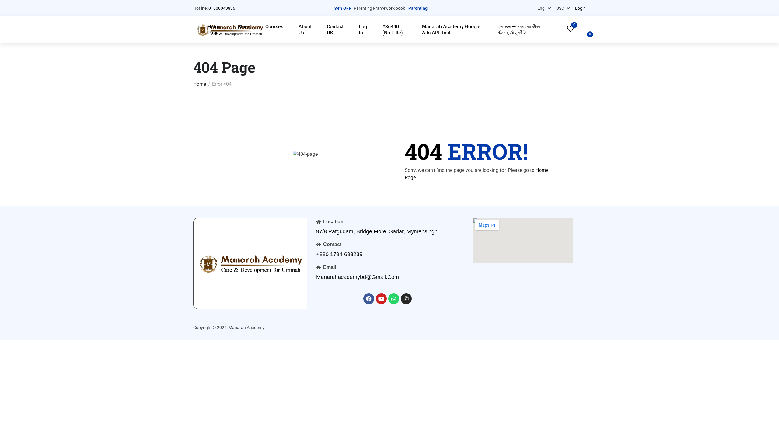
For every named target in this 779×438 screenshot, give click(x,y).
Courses (274, 27)
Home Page (214, 30)
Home (199, 84)
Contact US (335, 30)
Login (580, 8)
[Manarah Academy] (250, 263)
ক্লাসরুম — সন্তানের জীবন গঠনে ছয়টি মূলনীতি (519, 30)
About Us (305, 30)
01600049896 (221, 8)
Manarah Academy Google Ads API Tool (451, 30)
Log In (363, 30)
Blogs (244, 27)
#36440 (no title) (392, 30)
